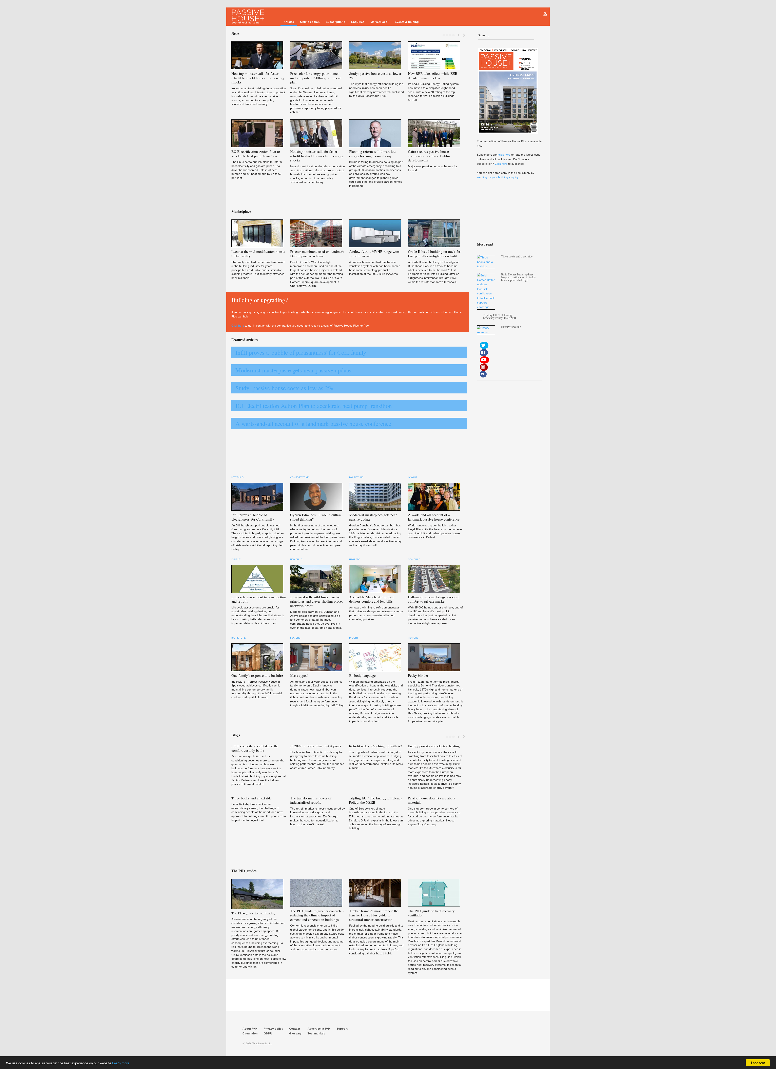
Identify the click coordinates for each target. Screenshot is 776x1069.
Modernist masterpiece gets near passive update (293, 370)
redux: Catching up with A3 (375, 745)
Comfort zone (299, 477)
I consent (758, 1062)
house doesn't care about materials (431, 800)
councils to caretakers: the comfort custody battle (254, 748)
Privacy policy (273, 1028)
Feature (295, 638)
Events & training (407, 21)
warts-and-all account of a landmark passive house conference (434, 517)
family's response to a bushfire (257, 675)
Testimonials (316, 1033)
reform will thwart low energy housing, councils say (372, 153)
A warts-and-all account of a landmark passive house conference (313, 423)
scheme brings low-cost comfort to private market (433, 599)
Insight (412, 477)
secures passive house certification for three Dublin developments (429, 155)
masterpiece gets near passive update (373, 517)
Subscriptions (335, 21)
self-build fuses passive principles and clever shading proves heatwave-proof (316, 601)
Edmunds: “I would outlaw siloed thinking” (315, 517)
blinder (418, 675)
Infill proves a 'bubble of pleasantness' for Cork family (300, 352)
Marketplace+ (379, 21)
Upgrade (354, 559)
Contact (294, 1028)
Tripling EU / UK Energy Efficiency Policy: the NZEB (499, 316)
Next (464, 35)
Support (342, 1028)
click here (504, 154)
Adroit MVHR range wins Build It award (374, 253)
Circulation (250, 1033)
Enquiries (357, 21)
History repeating (511, 327)
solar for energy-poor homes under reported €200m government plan (315, 77)
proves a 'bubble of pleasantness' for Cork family (252, 517)
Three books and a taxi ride (516, 256)
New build (237, 477)
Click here (237, 325)
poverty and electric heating (434, 745)
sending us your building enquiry (497, 177)
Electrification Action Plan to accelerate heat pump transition (255, 153)
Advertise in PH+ (319, 1028)
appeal (299, 675)
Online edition (310, 21)
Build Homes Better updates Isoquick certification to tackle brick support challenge (518, 277)
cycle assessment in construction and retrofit (258, 599)
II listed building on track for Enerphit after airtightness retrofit (434, 253)
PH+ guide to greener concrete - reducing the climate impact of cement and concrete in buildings (317, 915)
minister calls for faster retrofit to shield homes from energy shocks (257, 77)
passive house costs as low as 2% (375, 75)
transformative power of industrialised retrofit (310, 800)
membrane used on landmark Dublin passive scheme (317, 253)
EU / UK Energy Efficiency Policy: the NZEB (375, 800)
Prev (458, 35)
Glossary (295, 1033)
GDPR (268, 1033)
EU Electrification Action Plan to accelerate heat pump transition (313, 406)
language (362, 675)
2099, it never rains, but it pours (315, 745)
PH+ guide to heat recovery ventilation (431, 913)
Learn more (120, 1062)
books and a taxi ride (251, 798)
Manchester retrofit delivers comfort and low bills (371, 599)
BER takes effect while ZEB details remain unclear (432, 75)
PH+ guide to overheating (253, 913)
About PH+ (249, 1028)
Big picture (356, 477)
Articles (289, 21)
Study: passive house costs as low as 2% (284, 388)
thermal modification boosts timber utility (258, 253)
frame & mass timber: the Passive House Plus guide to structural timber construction (374, 915)
